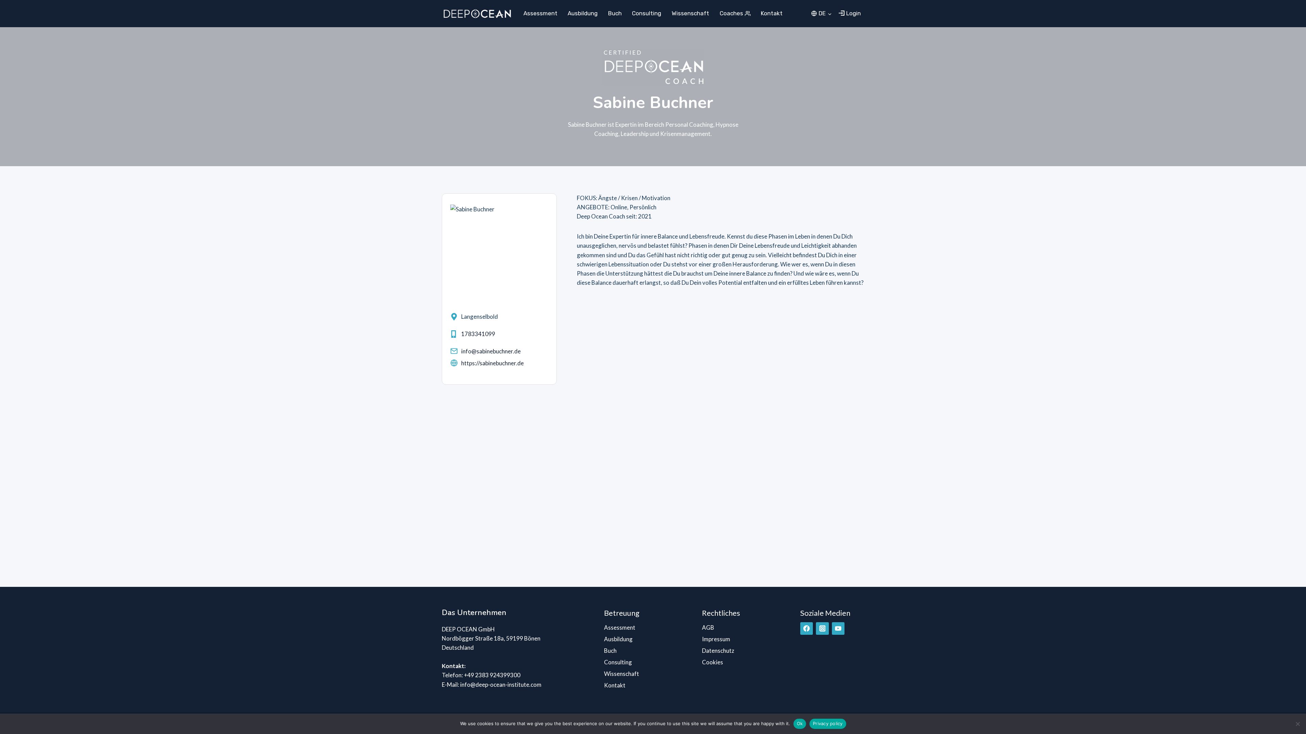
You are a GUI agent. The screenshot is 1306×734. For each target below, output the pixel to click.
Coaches (731, 13)
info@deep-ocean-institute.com (500, 684)
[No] (1297, 723)
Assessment (540, 13)
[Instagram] (822, 628)
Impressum (716, 639)
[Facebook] (806, 628)
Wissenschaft (690, 13)
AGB (708, 627)
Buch (615, 13)
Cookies (712, 662)
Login (853, 13)
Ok (800, 723)
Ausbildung (583, 13)
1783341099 (478, 333)
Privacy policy (828, 723)
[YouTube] (838, 628)
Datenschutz (718, 650)
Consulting (646, 13)
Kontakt (772, 13)
